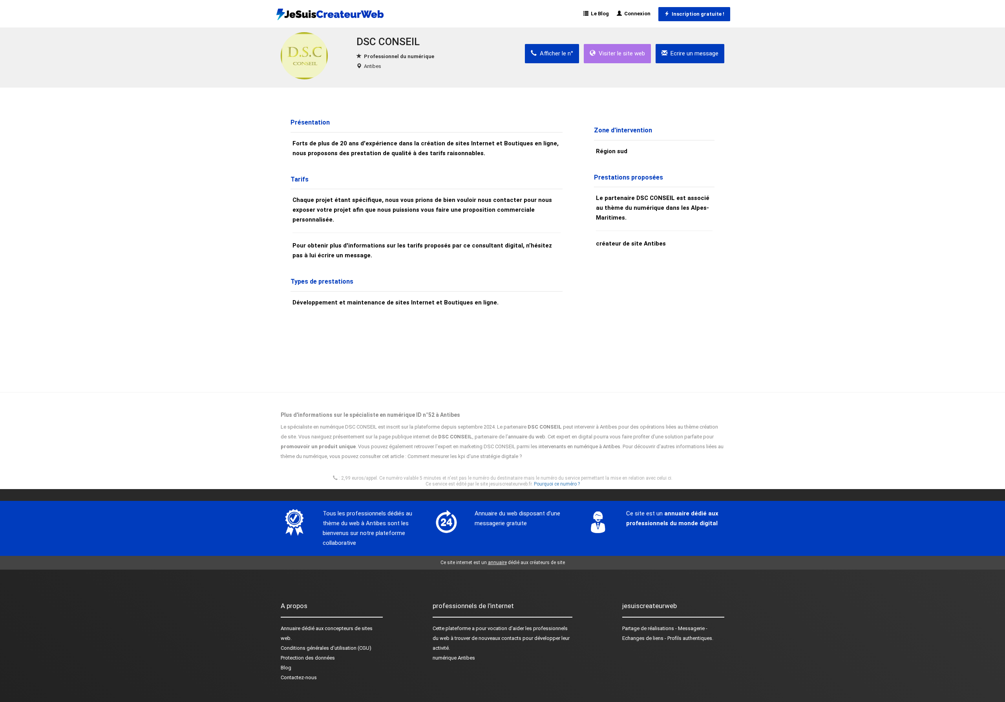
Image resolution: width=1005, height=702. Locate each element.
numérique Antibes (454, 658)
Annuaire (290, 628)
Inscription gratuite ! (696, 14)
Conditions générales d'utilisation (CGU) (326, 648)
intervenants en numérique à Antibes (579, 446)
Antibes (372, 66)
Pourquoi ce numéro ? (557, 484)
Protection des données (308, 658)
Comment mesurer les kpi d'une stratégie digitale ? (464, 456)
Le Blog (598, 13)
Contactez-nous (299, 677)
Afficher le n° (555, 53)
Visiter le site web (620, 53)
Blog (286, 668)
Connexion (636, 13)
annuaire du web (526, 437)
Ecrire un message (692, 53)
